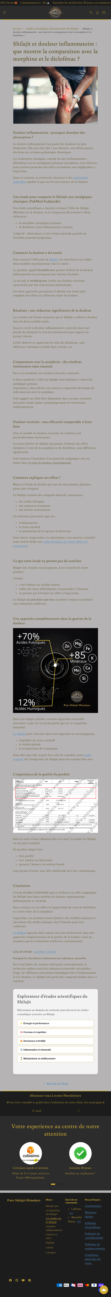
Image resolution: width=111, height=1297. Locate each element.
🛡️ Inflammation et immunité (35, 1050)
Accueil (17, 28)
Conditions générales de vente (93, 1259)
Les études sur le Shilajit (53, 1220)
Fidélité (50, 1243)
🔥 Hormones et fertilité (33, 1041)
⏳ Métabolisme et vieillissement (37, 1058)
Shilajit (53, 259)
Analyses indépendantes (54, 1228)
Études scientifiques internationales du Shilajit (52, 28)
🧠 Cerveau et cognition (33, 1032)
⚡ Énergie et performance (34, 1023)
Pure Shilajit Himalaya (23, 1200)
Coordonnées (93, 1205)
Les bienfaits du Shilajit (53, 1212)
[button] (4, 12)
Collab (49, 1247)
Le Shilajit (19, 733)
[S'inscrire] (78, 1110)
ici (71, 1213)
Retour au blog (57, 1083)
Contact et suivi (51, 1236)
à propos (51, 1252)
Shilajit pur (52, 1206)
